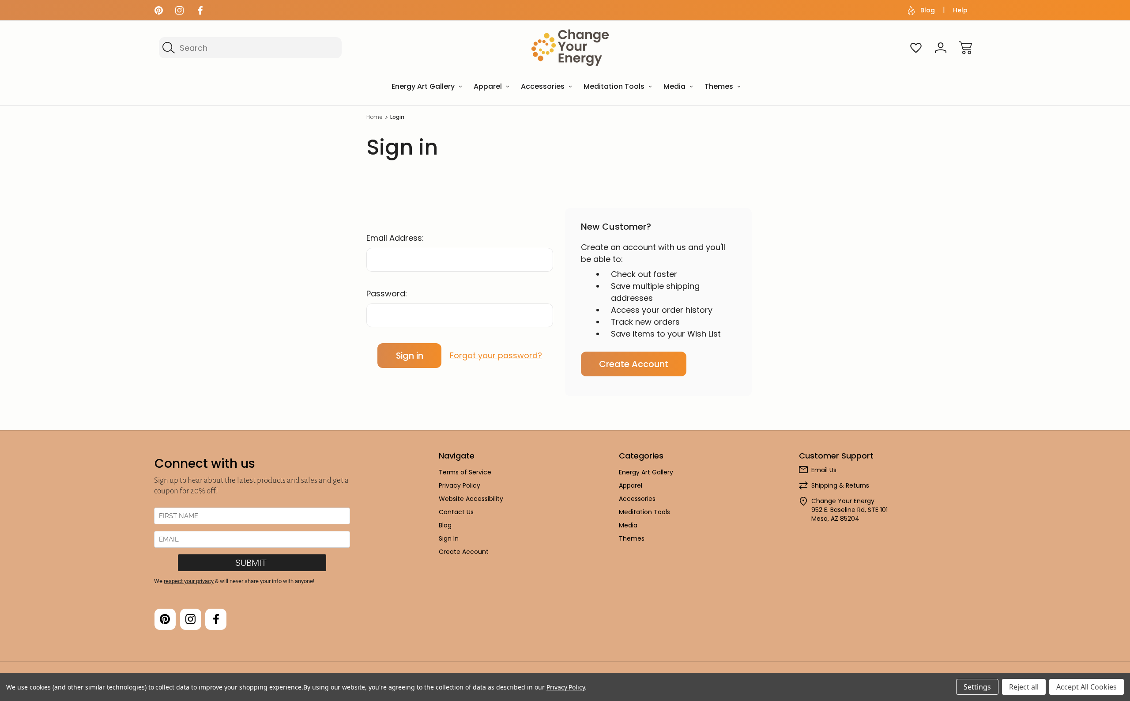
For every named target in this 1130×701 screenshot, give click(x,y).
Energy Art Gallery (646, 472)
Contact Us (456, 512)
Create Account (633, 364)
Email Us (823, 470)
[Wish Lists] (916, 48)
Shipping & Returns (840, 485)
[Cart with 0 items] (965, 48)
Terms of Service (465, 472)
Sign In (449, 538)
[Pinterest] (158, 10)
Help (960, 10)
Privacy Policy (459, 485)
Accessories (637, 498)
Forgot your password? (496, 355)
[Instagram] (179, 10)
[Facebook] (200, 10)
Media (628, 525)
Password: (386, 293)
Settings (977, 687)
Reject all (1024, 687)
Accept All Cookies (1086, 687)
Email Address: (395, 237)
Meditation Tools (644, 512)
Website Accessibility (471, 498)
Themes (631, 538)
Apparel (630, 485)
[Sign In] (940, 48)
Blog (927, 10)
